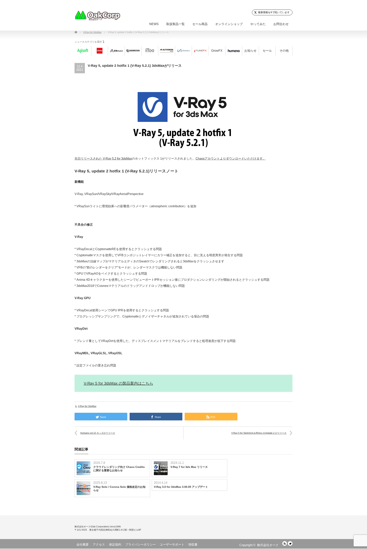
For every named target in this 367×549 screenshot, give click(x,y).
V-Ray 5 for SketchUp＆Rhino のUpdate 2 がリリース (259, 433)
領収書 (192, 544)
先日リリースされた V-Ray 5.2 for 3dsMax (103, 158)
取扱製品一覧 (175, 24)
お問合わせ (281, 24)
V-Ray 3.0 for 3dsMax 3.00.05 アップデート (181, 486)
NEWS (154, 24)
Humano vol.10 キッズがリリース (97, 433)
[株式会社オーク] (97, 15)
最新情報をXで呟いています (274, 12)
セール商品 (200, 24)
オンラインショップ (229, 24)
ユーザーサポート (172, 544)
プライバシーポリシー (140, 544)
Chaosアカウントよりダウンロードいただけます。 (231, 158)
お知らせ (250, 50)
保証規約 (115, 544)
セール (267, 50)
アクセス (99, 544)
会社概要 (82, 544)
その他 (284, 50)
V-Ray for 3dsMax (87, 406)
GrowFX (216, 50)
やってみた (258, 24)
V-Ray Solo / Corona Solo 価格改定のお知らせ (119, 488)
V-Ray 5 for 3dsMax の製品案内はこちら (118, 383)
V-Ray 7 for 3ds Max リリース (189, 466)
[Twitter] (290, 543)
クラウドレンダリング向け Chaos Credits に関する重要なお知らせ (119, 468)
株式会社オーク (267, 545)
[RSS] (284, 543)
